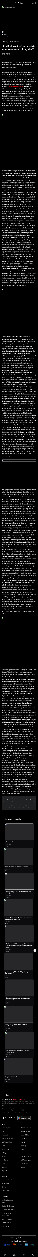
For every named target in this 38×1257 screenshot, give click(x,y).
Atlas (3, 1145)
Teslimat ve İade (7, 1223)
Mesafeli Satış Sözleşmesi (6, 1214)
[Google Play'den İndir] (24, 1118)
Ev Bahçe (5, 1160)
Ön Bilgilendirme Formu (7, 1201)
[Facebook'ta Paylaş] (3, 57)
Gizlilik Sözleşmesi (8, 1206)
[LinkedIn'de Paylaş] (15, 57)
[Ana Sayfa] (6, 1095)
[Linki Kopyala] (28, 806)
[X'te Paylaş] (7, 57)
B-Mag (4, 1153)
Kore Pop (24, 1138)
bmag (15, 1238)
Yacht (22, 1149)
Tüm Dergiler (6, 1128)
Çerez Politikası (7, 1219)
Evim (3, 1163)
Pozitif (23, 1142)
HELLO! (5, 1167)
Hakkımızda (5, 1183)
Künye (4, 1187)
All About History (7, 1142)
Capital (23, 1167)
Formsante (5, 1135)
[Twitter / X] (14, 1110)
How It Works (25, 1131)
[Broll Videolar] (23, 1255)
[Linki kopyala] (19, 57)
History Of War (26, 1128)
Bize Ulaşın (5, 1190)
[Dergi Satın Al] (14, 1255)
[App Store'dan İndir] (9, 1118)
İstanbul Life (25, 1135)
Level (22, 1153)
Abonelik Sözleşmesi (8, 1209)
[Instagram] (4, 1110)
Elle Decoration (26, 1156)
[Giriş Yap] (32, 1255)
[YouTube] (9, 1110)
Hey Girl (4, 1171)
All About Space (26, 1160)
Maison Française (7, 1138)
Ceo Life (4, 1131)
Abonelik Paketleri (8, 1180)
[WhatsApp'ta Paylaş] (11, 57)
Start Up (23, 1145)
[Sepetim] (33, 3)
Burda (4, 1156)
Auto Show (5, 1149)
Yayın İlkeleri (6, 1226)
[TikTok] (25, 1110)
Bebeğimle (24, 1163)
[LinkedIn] (20, 1110)
